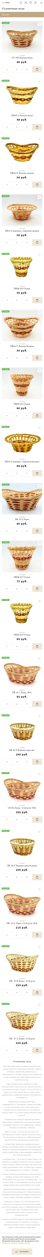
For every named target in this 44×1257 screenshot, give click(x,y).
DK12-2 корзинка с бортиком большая (22, 462)
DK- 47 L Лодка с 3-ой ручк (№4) (22, 923)
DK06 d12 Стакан (22, 289)
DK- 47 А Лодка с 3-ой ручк (22, 1039)
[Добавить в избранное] (39, 24)
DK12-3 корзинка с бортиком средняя (22, 231)
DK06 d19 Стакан (22, 635)
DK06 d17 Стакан (22, 577)
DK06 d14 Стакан (22, 404)
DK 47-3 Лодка (22, 519)
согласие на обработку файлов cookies (16, 1243)
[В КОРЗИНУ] (37, 69)
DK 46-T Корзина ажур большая (22, 866)
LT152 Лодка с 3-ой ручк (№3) (22, 808)
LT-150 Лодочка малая (22, 58)
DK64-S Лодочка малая (22, 116)
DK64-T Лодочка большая (22, 346)
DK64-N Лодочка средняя (22, 173)
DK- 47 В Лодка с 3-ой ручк (22, 981)
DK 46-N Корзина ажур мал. (22, 750)
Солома (22, 55)
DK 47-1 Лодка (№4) (22, 693)
